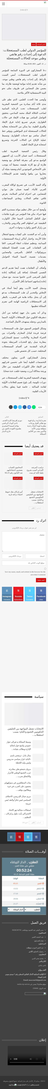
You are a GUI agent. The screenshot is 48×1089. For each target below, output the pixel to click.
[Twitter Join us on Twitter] (28, 837)
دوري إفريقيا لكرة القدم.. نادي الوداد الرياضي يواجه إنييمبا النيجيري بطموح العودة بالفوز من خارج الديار (12, 425)
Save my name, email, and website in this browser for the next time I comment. (25, 573)
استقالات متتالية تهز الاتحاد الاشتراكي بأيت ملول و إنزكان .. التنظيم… (17, 813)
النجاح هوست (21, 1085)
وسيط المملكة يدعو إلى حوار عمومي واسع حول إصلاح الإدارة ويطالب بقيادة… (19, 745)
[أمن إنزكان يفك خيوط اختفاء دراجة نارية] (14, 483)
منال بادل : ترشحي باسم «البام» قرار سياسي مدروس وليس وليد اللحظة (19, 759)
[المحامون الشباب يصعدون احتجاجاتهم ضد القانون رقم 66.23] (14, 458)
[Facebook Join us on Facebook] (36, 837)
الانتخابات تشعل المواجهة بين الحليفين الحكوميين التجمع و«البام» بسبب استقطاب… (26, 731)
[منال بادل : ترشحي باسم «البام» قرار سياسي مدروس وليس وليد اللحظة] (38, 758)
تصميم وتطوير (34, 1085)
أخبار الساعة (41, 44)
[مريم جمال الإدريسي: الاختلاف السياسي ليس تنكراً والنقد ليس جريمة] (38, 799)
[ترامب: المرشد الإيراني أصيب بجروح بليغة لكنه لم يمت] (35, 458)
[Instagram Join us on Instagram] (11, 837)
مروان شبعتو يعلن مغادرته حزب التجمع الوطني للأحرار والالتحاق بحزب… (19, 772)
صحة (33, 44)
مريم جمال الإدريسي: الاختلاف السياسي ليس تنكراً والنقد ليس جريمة (18, 800)
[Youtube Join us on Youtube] (20, 837)
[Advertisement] (24, 646)
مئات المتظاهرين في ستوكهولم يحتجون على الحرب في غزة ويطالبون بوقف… (17, 786)
